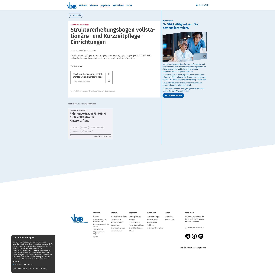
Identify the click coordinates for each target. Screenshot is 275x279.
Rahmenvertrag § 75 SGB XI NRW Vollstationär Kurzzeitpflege (88, 117)
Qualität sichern (116, 219)
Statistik (29, 264)
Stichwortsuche (170, 219)
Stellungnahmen (152, 219)
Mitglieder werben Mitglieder (98, 233)
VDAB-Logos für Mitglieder (155, 228)
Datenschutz (191, 248)
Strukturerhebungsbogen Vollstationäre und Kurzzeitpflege (88, 75)
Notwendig (18, 264)
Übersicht (77, 15)
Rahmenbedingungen (118, 228)
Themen (94, 5)
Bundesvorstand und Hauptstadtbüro (99, 220)
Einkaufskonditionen (135, 228)
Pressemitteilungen (153, 217)
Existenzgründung (135, 217)
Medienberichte (152, 222)
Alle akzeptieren (19, 268)
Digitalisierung (115, 225)
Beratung (132, 219)
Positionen (150, 225)
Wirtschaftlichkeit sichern (119, 217)
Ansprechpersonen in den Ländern (101, 225)
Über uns (96, 217)
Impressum (201, 248)
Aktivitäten (118, 5)
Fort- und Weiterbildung (136, 225)
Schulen (131, 231)
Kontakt (183, 248)
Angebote (105, 5)
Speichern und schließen (37, 268)
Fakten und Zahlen (117, 231)
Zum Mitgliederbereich (194, 227)
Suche (129, 5)
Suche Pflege (169, 217)
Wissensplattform (134, 222)
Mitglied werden (98, 229)
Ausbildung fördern (117, 222)
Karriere (95, 236)
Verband (83, 5)
